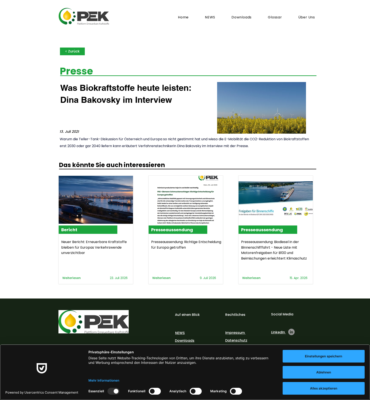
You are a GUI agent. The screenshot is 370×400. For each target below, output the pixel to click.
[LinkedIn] (291, 332)
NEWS (180, 332)
